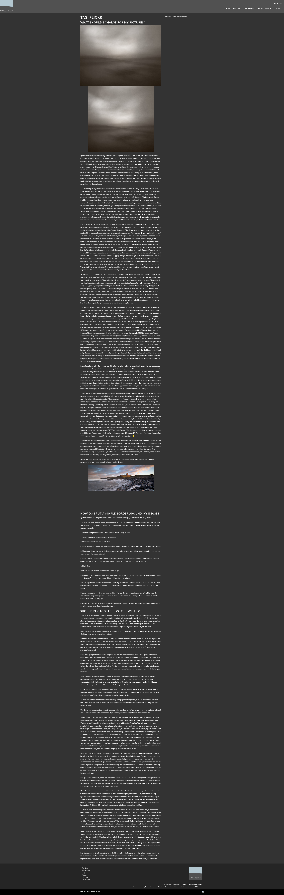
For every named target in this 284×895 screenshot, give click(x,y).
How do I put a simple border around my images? (120, 513)
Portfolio (237, 8)
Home (228, 8)
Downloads (86, 880)
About (268, 8)
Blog (260, 8)
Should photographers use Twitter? (110, 611)
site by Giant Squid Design (90, 891)
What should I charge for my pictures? (112, 22)
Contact (278, 8)
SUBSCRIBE (277, 3)
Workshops (250, 8)
